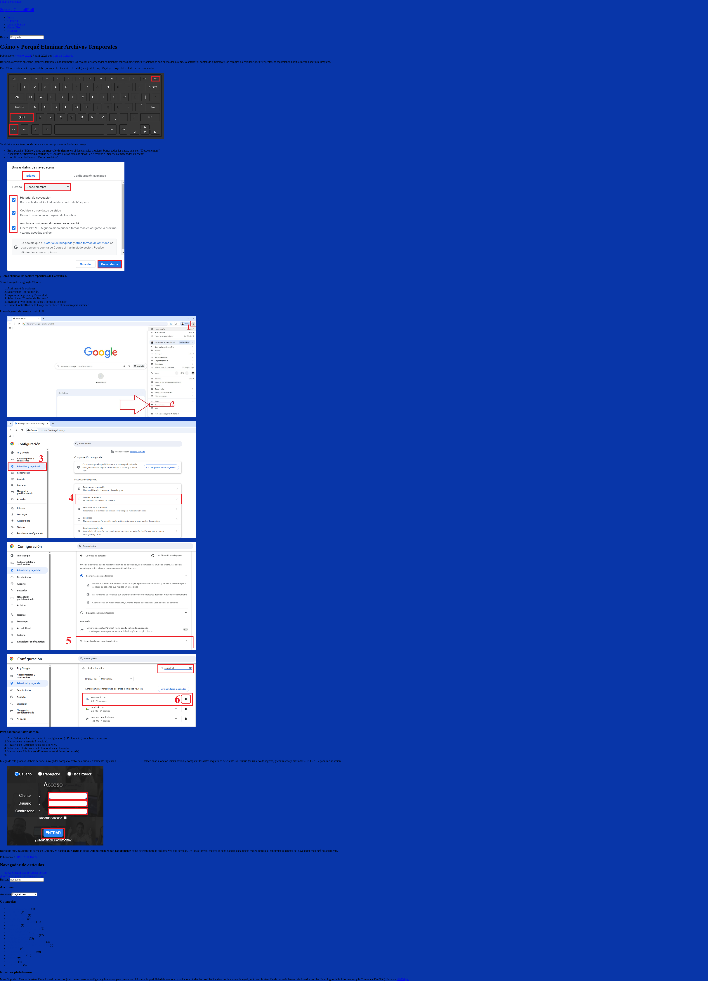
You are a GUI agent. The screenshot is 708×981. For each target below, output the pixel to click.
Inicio (10, 17)
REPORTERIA (16, 955)
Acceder (12, 30)
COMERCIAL (16, 918)
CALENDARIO (17, 915)
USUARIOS (14, 965)
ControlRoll (14, 27)
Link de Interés (16, 24)
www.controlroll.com (129, 761)
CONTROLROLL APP (21, 921)
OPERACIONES (26, 857)
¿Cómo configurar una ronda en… (22, 876)
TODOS (12, 961)
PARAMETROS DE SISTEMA (26, 941)
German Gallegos (63, 55)
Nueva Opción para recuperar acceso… (25, 872)
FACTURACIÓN (18, 931)
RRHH (11, 958)
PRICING (13, 948)
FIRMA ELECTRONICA (22, 935)
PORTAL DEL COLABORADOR (28, 945)
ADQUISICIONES (19, 908)
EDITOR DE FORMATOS (23, 928)
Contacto (12, 20)
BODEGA (13, 912)
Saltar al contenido (11, 1)
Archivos (5, 894)
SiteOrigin (403, 979)
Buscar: (4, 37)
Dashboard (13, 925)
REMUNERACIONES (21, 951)
